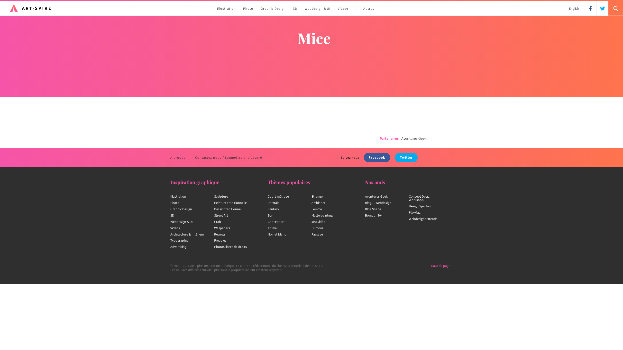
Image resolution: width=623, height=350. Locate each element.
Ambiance (319, 203)
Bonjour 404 (374, 215)
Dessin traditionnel (227, 209)
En (574, 8)
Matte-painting (322, 215)
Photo (248, 8)
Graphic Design (273, 8)
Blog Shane (373, 209)
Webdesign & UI (317, 8)
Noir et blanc (277, 234)
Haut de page (440, 265)
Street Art (221, 215)
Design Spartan (420, 206)
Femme (317, 209)
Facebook (377, 157)
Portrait (273, 203)
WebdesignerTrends (423, 219)
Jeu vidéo (318, 221)
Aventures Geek (414, 138)
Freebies (220, 240)
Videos (343, 8)
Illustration (226, 8)
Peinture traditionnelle (230, 203)
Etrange (317, 196)
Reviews (220, 234)
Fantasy (273, 209)
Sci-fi (271, 215)
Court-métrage (278, 196)
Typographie (179, 240)
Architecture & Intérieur (187, 234)
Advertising (178, 247)
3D (295, 8)
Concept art (276, 221)
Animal (272, 228)
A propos (177, 157)
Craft (217, 221)
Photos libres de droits (230, 247)
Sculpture (221, 196)
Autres (368, 8)
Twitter (406, 157)
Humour (317, 228)
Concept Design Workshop (420, 198)
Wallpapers (222, 228)
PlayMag (415, 212)
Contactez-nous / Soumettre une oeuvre (228, 157)
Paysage (317, 234)
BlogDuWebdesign (378, 203)
